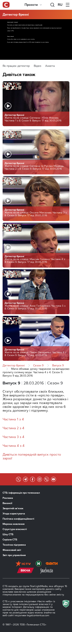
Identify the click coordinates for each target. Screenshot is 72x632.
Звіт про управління (14, 555)
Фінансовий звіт (12, 550)
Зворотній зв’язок (13, 508)
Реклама (8, 498)
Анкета (50, 65)
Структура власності (15, 529)
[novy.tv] (39, 564)
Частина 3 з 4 (13, 437)
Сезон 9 (38, 365)
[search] (52, 5)
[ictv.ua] (23, 564)
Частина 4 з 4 (13, 446)
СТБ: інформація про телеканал (21, 492)
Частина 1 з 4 (13, 419)
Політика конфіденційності (18, 518)
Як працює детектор (16, 65)
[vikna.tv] (25, 570)
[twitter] (18, 479)
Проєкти (31, 5)
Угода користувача (14, 513)
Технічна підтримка (14, 544)
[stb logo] (6, 4)
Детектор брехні (16, 14)
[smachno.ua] (46, 570)
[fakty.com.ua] (52, 564)
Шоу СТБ (8, 534)
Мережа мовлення (14, 524)
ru (60, 5)
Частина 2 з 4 (13, 428)
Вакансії (7, 503)
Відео (37, 65)
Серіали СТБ (10, 539)
